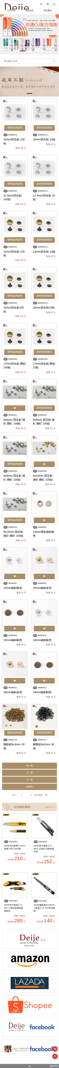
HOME (16, 5)
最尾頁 (29, 787)
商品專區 (48, 10)
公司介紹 (11, 10)
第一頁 (29, 766)
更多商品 (49, 807)
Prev (5, 34)
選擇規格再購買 (15, 127)
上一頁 (29, 772)
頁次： (15, 795)
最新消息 (29, 10)
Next (54, 34)
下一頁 (29, 779)
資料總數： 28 (40, 795)
